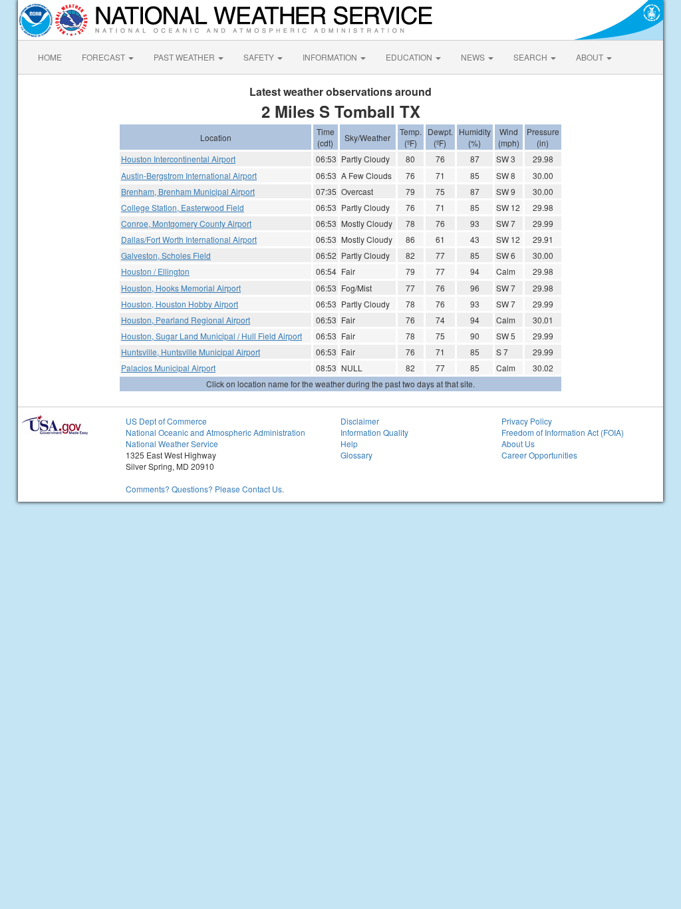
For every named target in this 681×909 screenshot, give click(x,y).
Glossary (356, 454)
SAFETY (259, 57)
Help (349, 443)
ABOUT (590, 57)
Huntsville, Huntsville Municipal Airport (190, 351)
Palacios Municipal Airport (168, 367)
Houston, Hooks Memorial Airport (181, 287)
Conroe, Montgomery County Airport (186, 223)
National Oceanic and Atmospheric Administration (215, 432)
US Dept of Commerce (166, 421)
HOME (50, 57)
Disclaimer (359, 421)
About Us (518, 443)
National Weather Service (172, 443)
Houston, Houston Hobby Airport (179, 303)
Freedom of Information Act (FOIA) (562, 432)
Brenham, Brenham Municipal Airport (188, 191)
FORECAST (104, 57)
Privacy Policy (526, 421)
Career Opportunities (539, 454)
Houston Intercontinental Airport (178, 158)
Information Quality (374, 432)
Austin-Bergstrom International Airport (189, 175)
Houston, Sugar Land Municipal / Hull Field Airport (211, 335)
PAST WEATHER (185, 57)
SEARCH (531, 57)
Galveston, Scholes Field (166, 255)
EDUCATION (410, 57)
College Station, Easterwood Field (182, 207)
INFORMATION (331, 57)
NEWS (474, 57)
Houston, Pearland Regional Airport (185, 319)
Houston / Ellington (155, 271)
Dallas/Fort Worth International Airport (189, 239)
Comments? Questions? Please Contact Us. (205, 488)
